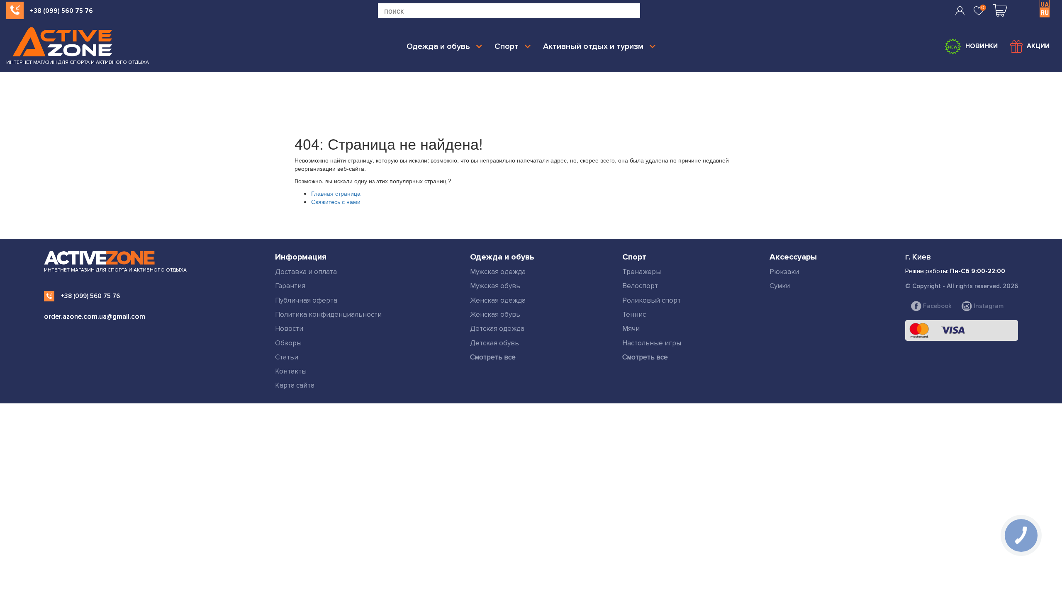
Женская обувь (495, 314)
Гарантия (290, 286)
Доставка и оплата (306, 271)
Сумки (780, 286)
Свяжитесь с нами (335, 201)
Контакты (291, 371)
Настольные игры (651, 343)
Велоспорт (640, 286)
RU (1044, 12)
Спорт (506, 46)
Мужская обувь (495, 286)
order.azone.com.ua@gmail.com (94, 316)
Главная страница (335, 193)
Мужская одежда (498, 271)
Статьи (286, 357)
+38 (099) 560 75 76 (61, 11)
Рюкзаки (784, 271)
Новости (289, 328)
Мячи (631, 328)
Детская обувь (494, 343)
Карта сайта (294, 385)
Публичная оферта (306, 300)
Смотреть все (493, 357)
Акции (1038, 46)
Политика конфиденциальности (328, 314)
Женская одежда (498, 300)
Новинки (981, 46)
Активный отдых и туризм (593, 46)
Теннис (634, 314)
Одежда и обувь (438, 46)
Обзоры (288, 343)
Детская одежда (497, 328)
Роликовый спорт (651, 300)
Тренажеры (641, 271)
